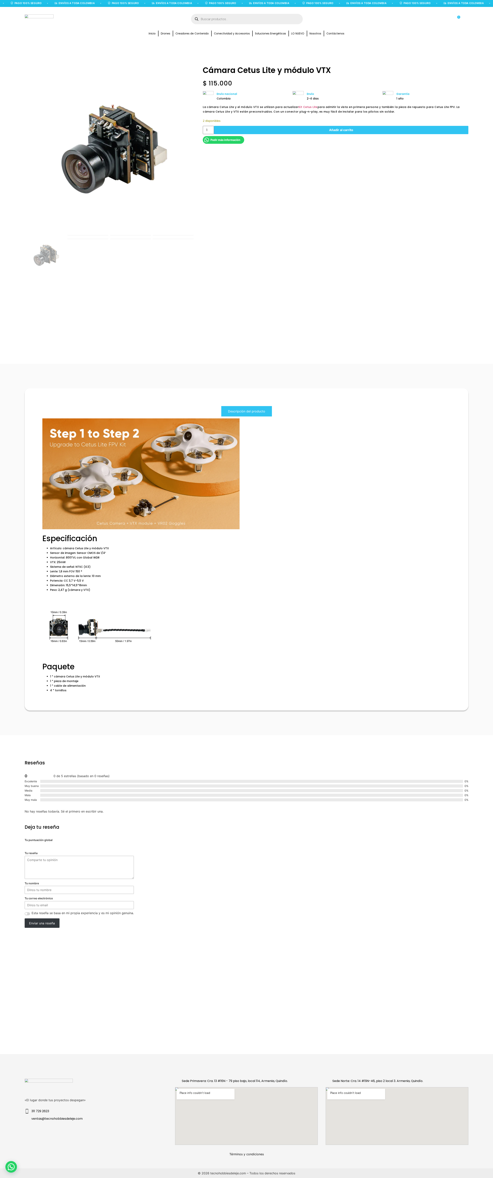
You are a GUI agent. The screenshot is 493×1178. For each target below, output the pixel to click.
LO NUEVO (297, 33)
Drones (165, 33)
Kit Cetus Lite (308, 107)
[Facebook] (88, 1132)
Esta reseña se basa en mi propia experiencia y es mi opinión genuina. (83, 913)
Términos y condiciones (246, 1154)
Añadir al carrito (341, 130)
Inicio (152, 33)
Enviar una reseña (42, 923)
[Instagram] (73, 1132)
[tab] (246, 411)
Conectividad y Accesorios (232, 33)
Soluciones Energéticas (270, 33)
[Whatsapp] (119, 1132)
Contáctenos (335, 33)
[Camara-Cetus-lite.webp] (109, 150)
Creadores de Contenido (192, 33)
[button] (11, 1167)
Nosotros (315, 33)
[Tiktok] (104, 1132)
